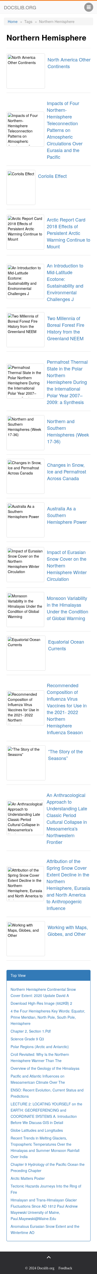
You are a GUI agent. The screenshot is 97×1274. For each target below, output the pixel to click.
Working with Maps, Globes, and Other (68, 930)
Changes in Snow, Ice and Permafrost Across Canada (66, 471)
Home (13, 21)
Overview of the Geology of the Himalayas (45, 1068)
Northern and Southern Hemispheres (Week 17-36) (68, 431)
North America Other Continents (69, 62)
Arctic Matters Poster (28, 1178)
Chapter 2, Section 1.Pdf (31, 1031)
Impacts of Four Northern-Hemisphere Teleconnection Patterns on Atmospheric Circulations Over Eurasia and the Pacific (65, 130)
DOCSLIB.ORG (20, 7)
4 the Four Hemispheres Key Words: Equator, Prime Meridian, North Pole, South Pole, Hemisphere (48, 1017)
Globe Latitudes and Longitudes (37, 1130)
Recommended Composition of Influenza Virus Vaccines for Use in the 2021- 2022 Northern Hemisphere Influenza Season (67, 708)
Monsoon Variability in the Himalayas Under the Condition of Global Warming (67, 608)
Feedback (65, 1268)
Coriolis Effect (52, 175)
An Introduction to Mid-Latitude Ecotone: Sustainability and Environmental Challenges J (65, 282)
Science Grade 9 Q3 (27, 1038)
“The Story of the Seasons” (65, 754)
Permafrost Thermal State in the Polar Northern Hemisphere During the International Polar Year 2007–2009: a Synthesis (67, 381)
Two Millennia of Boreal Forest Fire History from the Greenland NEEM (65, 328)
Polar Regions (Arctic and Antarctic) (40, 1046)
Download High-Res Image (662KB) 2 (41, 1003)
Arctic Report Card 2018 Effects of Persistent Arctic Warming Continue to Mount (68, 233)
